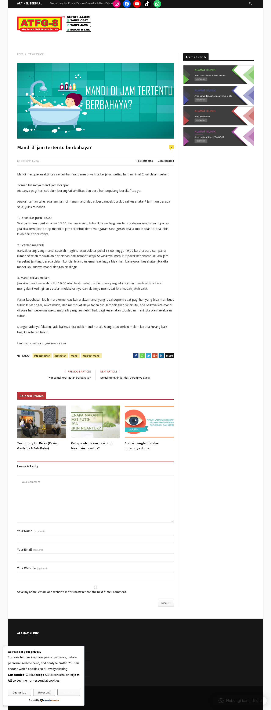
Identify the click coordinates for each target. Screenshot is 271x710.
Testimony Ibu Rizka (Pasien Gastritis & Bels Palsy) (37, 445)
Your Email (30, 549)
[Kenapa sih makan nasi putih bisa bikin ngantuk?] (95, 422)
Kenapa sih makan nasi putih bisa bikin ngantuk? (80, 3)
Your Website (32, 568)
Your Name (31, 530)
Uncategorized (166, 160)
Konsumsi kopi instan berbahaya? (70, 377)
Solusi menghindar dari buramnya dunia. (125, 377)
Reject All (44, 692)
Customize (19, 692)
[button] (240, 700)
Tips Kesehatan (144, 160)
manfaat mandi (91, 355)
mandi (74, 355)
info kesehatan (42, 355)
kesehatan (60, 355)
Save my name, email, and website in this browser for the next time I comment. (72, 591)
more (169, 355)
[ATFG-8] (54, 25)
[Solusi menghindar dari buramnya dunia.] (149, 422)
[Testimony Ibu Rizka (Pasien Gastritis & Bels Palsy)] (41, 422)
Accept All (68, 692)
